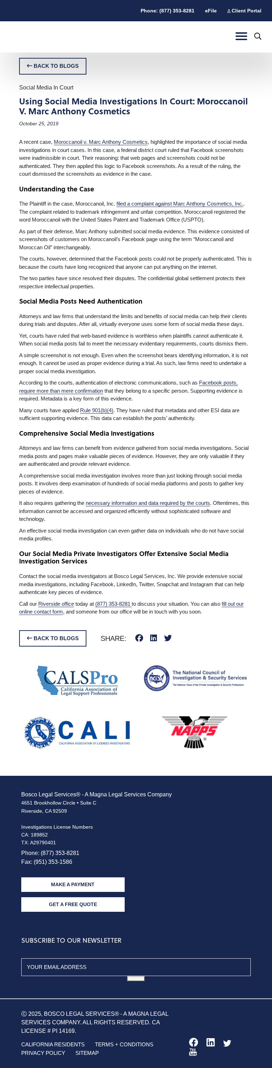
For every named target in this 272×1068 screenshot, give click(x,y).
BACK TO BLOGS (55, 66)
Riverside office (56, 604)
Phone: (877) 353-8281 (167, 10)
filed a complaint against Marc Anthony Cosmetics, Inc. (180, 204)
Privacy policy (43, 1053)
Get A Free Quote (73, 904)
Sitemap (87, 1053)
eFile (211, 10)
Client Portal (246, 10)
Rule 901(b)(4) (96, 410)
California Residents (53, 1044)
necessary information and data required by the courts (148, 503)
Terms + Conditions (124, 1044)
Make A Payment (73, 884)
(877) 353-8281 (113, 604)
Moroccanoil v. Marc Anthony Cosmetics (101, 142)
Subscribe (136, 979)
